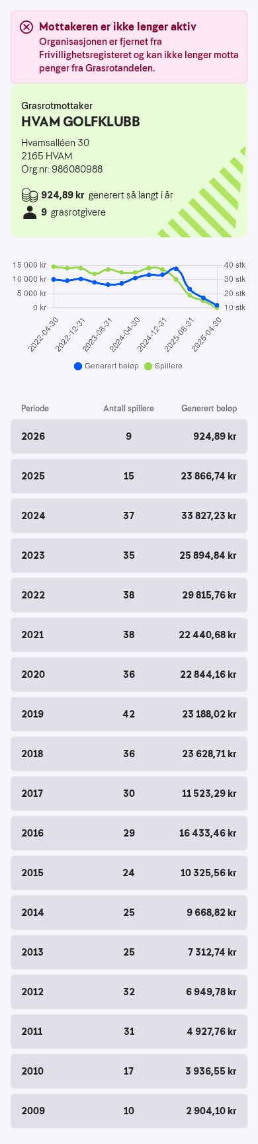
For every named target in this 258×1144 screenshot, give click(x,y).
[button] (129, 436)
